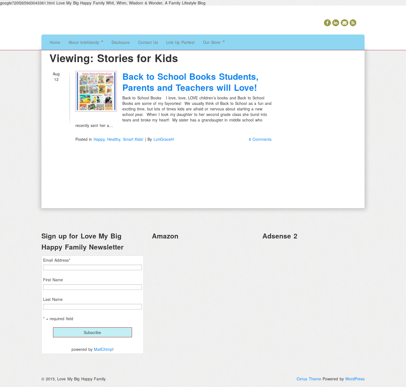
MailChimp (103, 349)
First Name (53, 279)
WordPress (355, 378)
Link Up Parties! (180, 42)
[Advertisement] (313, 283)
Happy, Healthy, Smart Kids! (119, 139)
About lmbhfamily (84, 42)
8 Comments (260, 139)
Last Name (53, 299)
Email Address (56, 260)
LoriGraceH (164, 139)
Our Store (212, 42)
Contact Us (148, 42)
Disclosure (121, 42)
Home (55, 42)
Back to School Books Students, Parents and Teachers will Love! (190, 82)
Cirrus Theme (309, 378)
